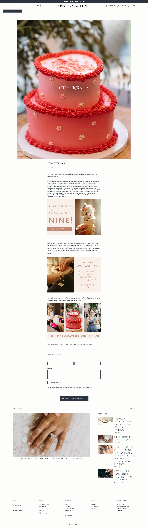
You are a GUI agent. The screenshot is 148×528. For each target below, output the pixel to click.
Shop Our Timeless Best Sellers (74, 1)
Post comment (56, 382)
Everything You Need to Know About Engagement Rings (51, 459)
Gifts (86, 11)
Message (49, 368)
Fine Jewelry (64, 11)
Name (49, 360)
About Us (67, 504)
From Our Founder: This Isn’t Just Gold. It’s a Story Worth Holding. (123, 425)
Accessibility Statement (72, 513)
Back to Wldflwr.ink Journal (75, 398)
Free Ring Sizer (95, 506)
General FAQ (120, 504)
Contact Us (120, 510)
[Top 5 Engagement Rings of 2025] (105, 439)
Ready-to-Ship (77, 11)
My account (68, 515)
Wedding (52, 11)
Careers (67, 506)
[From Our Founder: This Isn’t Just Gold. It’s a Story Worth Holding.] (105, 421)
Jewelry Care (95, 508)
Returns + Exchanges (123, 508)
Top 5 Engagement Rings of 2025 (124, 438)
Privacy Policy (75, 387)
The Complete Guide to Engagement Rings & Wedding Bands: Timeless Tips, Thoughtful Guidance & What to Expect (124, 456)
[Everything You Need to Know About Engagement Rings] (51, 435)
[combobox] (27, 5)
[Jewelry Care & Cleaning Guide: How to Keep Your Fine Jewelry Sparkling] (105, 473)
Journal (93, 504)
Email (75, 360)
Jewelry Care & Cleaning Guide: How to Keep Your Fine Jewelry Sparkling (123, 477)
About (95, 11)
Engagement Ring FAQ (123, 506)
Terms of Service (85, 387)
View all (132, 408)
